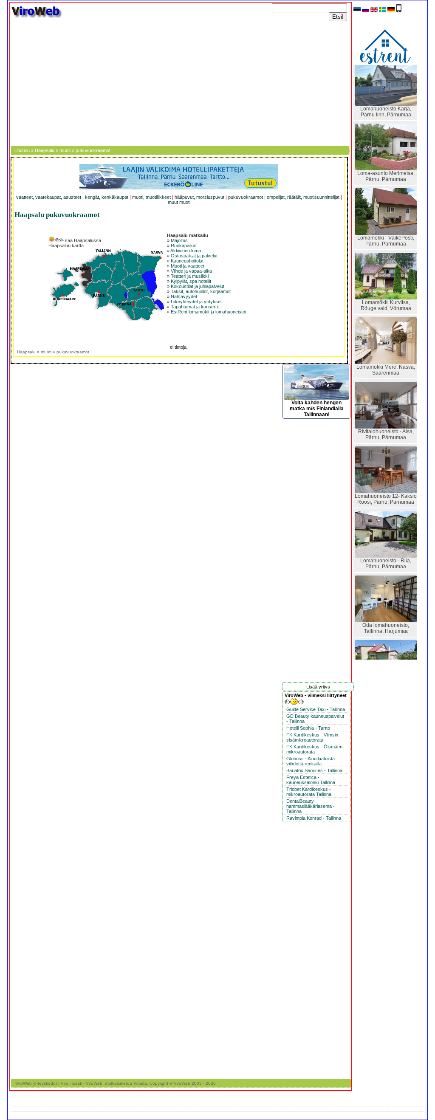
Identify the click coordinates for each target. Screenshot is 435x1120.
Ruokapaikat (184, 245)
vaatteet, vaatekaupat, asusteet (48, 197)
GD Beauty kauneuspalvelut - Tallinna (315, 719)
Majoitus (179, 240)
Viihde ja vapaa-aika (191, 271)
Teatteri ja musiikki (190, 276)
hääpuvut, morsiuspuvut (199, 197)
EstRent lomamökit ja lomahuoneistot (208, 311)
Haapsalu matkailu (187, 235)
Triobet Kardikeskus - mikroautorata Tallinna (308, 792)
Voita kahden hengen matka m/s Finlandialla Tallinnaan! (317, 409)
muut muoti (179, 202)
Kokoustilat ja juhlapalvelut (197, 286)
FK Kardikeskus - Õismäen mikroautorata (314, 749)
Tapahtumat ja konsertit (195, 306)
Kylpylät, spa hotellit (191, 281)
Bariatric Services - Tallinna (314, 770)
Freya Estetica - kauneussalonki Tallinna (310, 780)
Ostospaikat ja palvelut (194, 255)
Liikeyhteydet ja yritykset (196, 301)
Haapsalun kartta (66, 245)
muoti (65, 150)
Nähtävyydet (184, 296)
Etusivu (22, 150)
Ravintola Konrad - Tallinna (313, 818)
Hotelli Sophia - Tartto (308, 728)
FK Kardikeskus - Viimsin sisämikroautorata (312, 737)
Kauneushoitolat (187, 260)
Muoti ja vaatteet (187, 265)
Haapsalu (44, 150)
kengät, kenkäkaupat (106, 197)
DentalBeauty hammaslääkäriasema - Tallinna (310, 806)
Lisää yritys (318, 686)
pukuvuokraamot (245, 197)
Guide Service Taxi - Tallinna (315, 709)
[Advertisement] (180, 82)
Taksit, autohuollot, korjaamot (201, 291)
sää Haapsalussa (82, 240)
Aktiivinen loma (185, 250)
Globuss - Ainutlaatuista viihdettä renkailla (310, 761)
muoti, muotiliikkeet (151, 197)
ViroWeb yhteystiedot (36, 1083)
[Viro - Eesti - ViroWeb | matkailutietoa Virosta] (36, 17)
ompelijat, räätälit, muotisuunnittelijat (303, 197)
